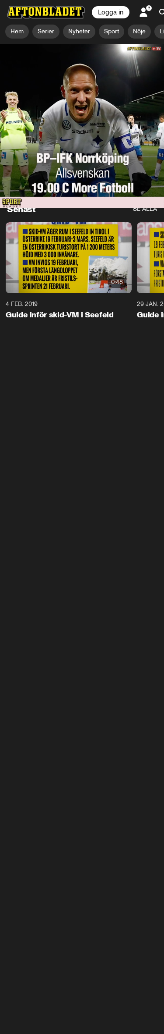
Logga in (110, 12)
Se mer (132, 185)
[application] (82, 90)
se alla (145, 209)
